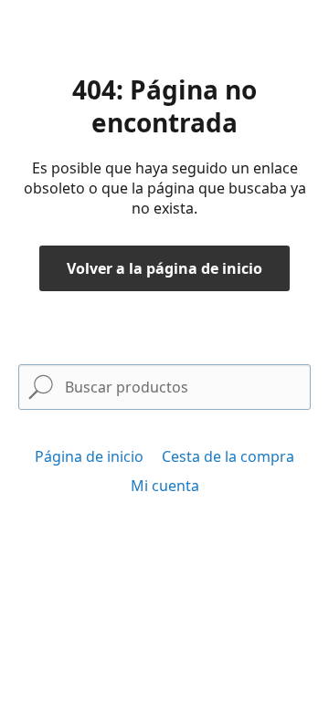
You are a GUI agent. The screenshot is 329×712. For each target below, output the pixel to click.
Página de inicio (89, 456)
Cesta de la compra (228, 456)
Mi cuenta (165, 486)
